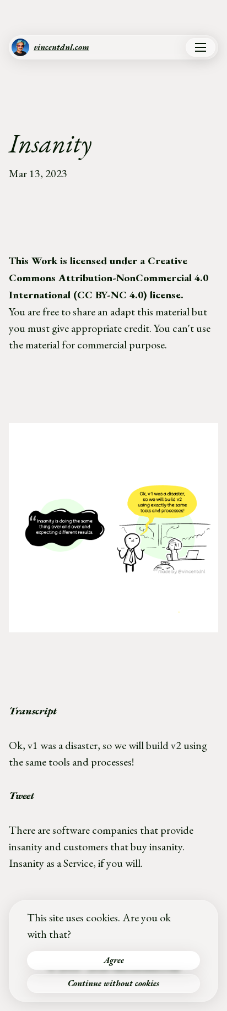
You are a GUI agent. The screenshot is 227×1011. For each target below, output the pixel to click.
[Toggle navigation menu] (200, 47)
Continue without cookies (113, 983)
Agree (114, 960)
